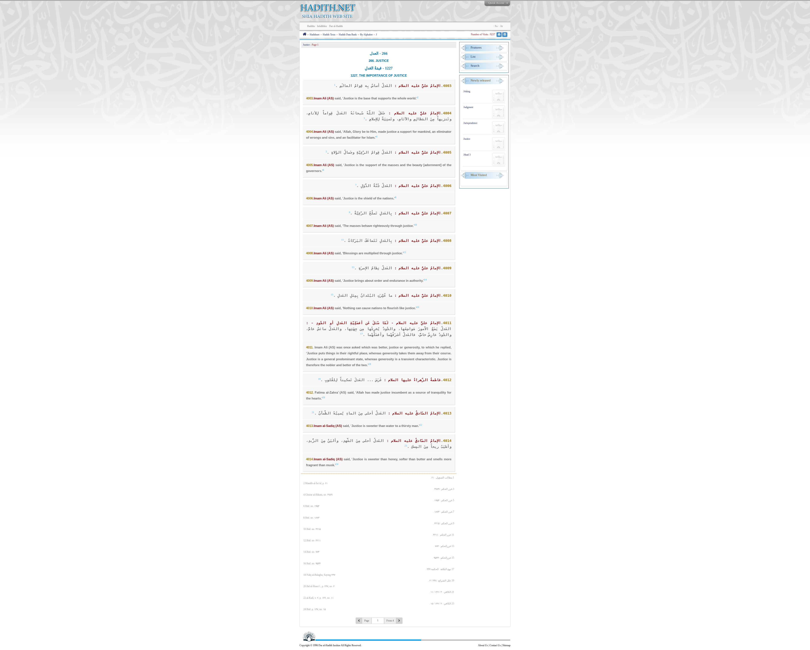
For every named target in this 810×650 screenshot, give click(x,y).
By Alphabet (366, 34)
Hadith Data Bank (348, 34)
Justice (466, 138)
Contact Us (495, 645)
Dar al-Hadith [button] (336, 26)
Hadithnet (314, 34)
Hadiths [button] (311, 26)
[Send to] (504, 34)
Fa (496, 26)
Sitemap (506, 645)
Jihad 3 (467, 154)
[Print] (499, 34)
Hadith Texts (329, 34)
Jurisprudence (470, 123)
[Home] (304, 34)
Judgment (468, 107)
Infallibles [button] (322, 26)
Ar (501, 26)
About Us (483, 645)
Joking (466, 91)
